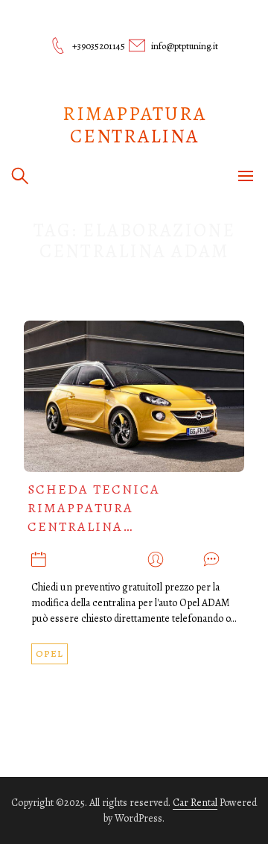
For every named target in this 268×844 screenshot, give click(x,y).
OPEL (49, 653)
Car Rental (195, 803)
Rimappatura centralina (134, 125)
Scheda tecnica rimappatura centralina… (94, 507)
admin (184, 560)
